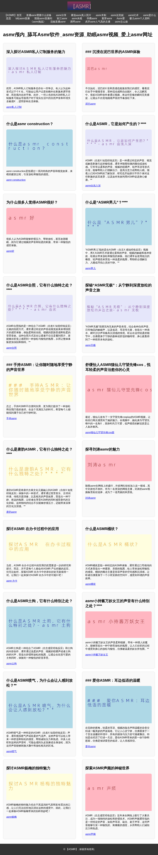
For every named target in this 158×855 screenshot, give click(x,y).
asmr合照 (11, 348)
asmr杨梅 (11, 817)
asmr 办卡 (11, 581)
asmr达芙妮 (117, 15)
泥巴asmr (90, 103)
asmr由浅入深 (93, 185)
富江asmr (62, 18)
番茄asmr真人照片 (81, 15)
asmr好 (10, 251)
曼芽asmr (107, 18)
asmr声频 (90, 834)
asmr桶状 (90, 584)
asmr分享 (61, 15)
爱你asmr (90, 746)
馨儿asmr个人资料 (139, 18)
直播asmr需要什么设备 (38, 15)
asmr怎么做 (121, 21)
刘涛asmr (90, 498)
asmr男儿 (90, 268)
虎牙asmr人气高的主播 (97, 21)
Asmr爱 (121, 18)
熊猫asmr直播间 (43, 18)
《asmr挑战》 (38, 21)
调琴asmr (75, 21)
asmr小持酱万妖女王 (96, 654)
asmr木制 (101, 15)
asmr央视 (77, 18)
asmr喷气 (11, 751)
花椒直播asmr (58, 21)
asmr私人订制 (14, 107)
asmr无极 (90, 345)
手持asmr (11, 418)
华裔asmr (92, 18)
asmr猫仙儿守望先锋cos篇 (99, 432)
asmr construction (16, 180)
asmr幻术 (133, 15)
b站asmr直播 (23, 18)
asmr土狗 (11, 663)
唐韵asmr (11, 512)
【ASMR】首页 (13, 15)
